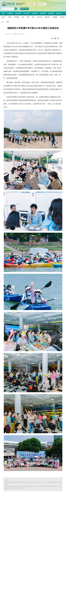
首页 (3, 13)
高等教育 (35, 13)
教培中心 (59, 13)
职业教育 (26, 13)
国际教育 (51, 13)
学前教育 (10, 13)
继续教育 (43, 13)
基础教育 (18, 13)
